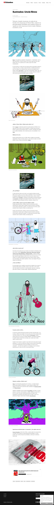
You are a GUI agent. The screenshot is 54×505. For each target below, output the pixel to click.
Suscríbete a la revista (22, 474)
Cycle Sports (16, 198)
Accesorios (36, 2)
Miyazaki (21, 197)
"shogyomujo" (21, 70)
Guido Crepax (29, 252)
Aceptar (47, 503)
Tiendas (47, 2)
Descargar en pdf (29, 474)
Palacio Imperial (17, 387)
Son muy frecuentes (16, 432)
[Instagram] (37, 502)
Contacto (5, 496)
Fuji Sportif (33, 335)
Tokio (14, 132)
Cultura (40, 2)
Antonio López (15, 253)
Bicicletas (27, 2)
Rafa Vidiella (16, 15)
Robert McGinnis (22, 253)
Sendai (17, 126)
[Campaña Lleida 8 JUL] (27, 82)
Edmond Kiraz (23, 252)
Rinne (14, 59)
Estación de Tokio (38, 386)
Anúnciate (5, 495)
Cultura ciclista (15, 9)
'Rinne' (29, 140)
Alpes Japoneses (33, 395)
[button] (27, 2)
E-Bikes (31, 2)
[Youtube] (36, 502)
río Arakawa (30, 390)
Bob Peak (38, 252)
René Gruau (34, 252)
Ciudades (43, 2)
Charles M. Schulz (29, 253)
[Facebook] (39, 502)
